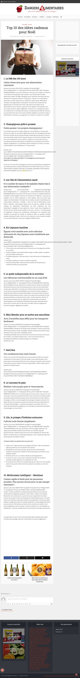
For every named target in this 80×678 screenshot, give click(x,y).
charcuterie (33, 636)
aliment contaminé (35, 629)
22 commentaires (14, 639)
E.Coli (41, 641)
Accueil (20, 17)
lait (31, 650)
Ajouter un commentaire (26, 36)
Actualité (24, 24)
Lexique (48, 17)
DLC (48, 638)
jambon (47, 648)
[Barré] (15, 604)
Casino (45, 634)
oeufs (32, 655)
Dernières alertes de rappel (9, 1)
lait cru (36, 650)
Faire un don (56, 676)
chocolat (41, 636)
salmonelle (41, 662)
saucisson (46, 664)
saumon (33, 667)
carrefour (38, 634)
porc (45, 657)
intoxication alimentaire (36, 648)
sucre (32, 669)
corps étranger (34, 638)
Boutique (56, 17)
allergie (44, 629)
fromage (47, 641)
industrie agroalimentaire (42, 643)
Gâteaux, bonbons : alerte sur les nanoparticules (67, 68)
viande (37, 669)
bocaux (42, 631)
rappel (43, 659)
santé (40, 664)
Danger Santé (59, 629)
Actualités (27, 17)
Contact (77, 676)
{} (27, 603)
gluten (32, 643)
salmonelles (34, 664)
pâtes (37, 659)
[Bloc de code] (23, 604)
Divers (30, 24)
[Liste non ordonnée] (19, 604)
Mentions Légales (64, 676)
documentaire (34, 641)
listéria (42, 650)
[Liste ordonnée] (17, 604)
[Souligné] (12, 604)
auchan (32, 631)
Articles (34, 17)
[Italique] (10, 604)
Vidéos (42, 17)
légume (48, 650)
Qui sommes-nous (48, 676)
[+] (30, 603)
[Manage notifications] (76, 674)
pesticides (33, 657)
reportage (33, 662)
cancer (32, 634)
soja (38, 667)
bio (37, 631)
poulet (32, 659)
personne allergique (41, 655)
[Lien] (26, 604)
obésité (44, 652)
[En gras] (8, 604)
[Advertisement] (27, 538)
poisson (40, 657)
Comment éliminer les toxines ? (13, 650)
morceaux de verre (35, 652)
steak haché (45, 667)
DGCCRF (42, 638)
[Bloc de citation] (21, 604)
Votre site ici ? (59, 632)
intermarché (34, 645)
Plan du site (72, 676)
